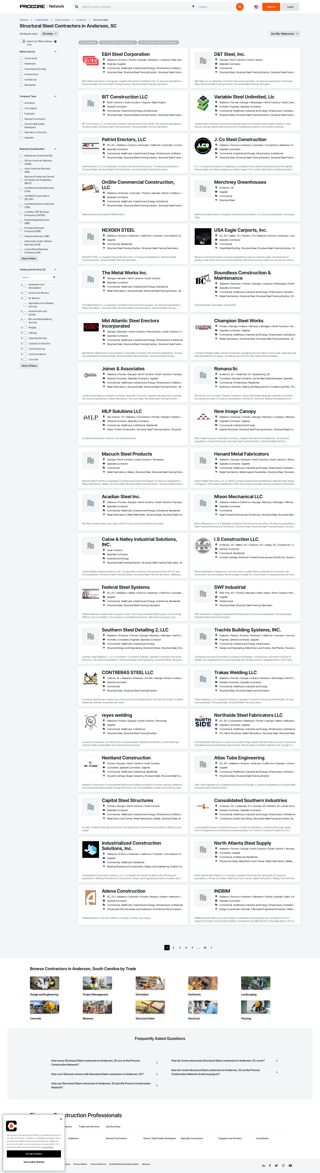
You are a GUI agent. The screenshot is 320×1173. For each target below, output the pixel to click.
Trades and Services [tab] (89, 1126)
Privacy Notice (80, 1164)
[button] (21, 58)
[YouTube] (290, 1165)
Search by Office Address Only (39, 43)
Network (56, 6)
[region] (34, 1142)
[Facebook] (270, 1166)
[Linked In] (263, 1165)
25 (205, 947)
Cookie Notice (48, 1147)
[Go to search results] (54, 277)
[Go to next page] (211, 947)
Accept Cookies (34, 1154)
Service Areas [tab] (113, 1126)
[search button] (240, 7)
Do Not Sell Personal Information (124, 1164)
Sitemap (146, 1164)
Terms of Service (98, 1164)
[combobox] (216, 6)
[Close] (61, 1119)
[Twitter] (276, 1165)
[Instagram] (283, 1165)
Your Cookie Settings (34, 1162)
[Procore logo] (32, 7)
